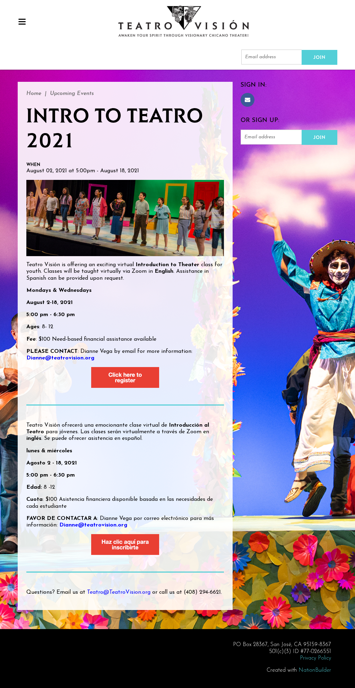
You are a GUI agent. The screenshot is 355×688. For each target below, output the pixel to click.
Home (33, 93)
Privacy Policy (315, 658)
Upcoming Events (72, 93)
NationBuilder (314, 670)
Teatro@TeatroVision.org (118, 592)
